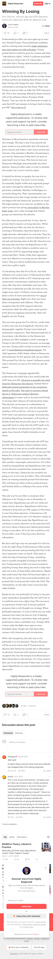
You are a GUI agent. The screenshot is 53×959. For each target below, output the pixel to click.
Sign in (47, 3)
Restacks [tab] (19, 733)
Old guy (11, 756)
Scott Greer (13, 25)
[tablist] (13, 733)
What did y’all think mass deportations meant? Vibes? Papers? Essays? (19, 851)
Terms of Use (41, 922)
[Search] (48, 837)
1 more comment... (10, 824)
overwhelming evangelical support (25, 350)
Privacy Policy (28, 927)
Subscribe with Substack (28, 916)
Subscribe (38, 3)
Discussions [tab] (22, 837)
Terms (37, 938)
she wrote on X (18, 107)
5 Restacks (32, 706)
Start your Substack (20, 947)
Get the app (39, 947)
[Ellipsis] (50, 756)
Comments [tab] (8, 733)
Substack (14, 953)
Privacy (30, 938)
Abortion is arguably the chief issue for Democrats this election (26, 382)
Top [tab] (5, 837)
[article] (26, 852)
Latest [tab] (11, 837)
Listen (47, 26)
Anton (10, 776)
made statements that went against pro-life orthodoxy (25, 47)
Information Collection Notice (34, 924)
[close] (45, 868)
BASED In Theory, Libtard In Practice (16, 845)
